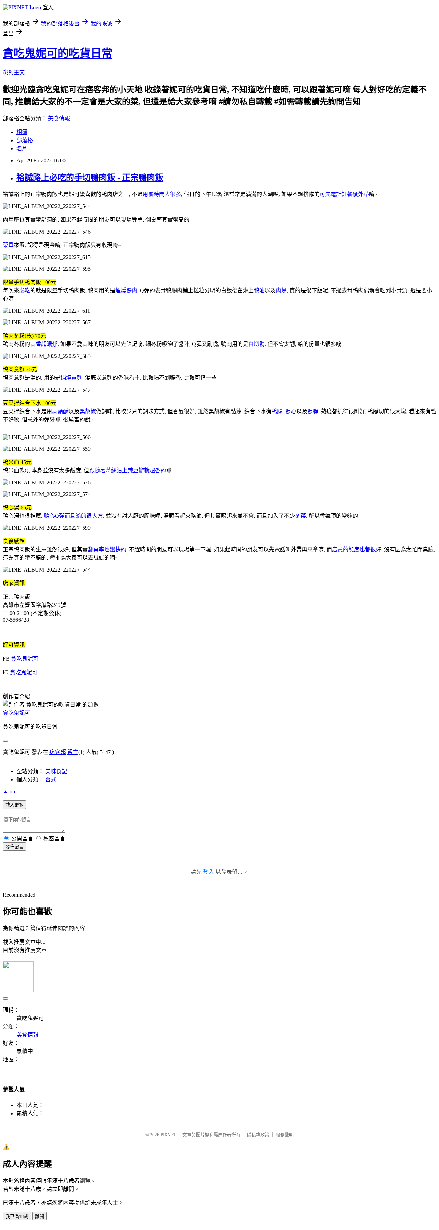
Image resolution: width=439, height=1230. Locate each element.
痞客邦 (57, 752)
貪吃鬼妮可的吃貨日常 (57, 53)
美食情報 (59, 118)
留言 (72, 752)
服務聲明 (285, 1134)
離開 (39, 1216)
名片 (21, 148)
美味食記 (56, 771)
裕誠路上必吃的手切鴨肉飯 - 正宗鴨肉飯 (89, 177)
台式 (50, 779)
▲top (9, 791)
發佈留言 (14, 846)
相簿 (21, 132)
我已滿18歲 (16, 1216)
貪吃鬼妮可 (24, 659)
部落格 (24, 140)
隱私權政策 (258, 1134)
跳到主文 (14, 72)
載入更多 (14, 805)
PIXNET (168, 1134)
